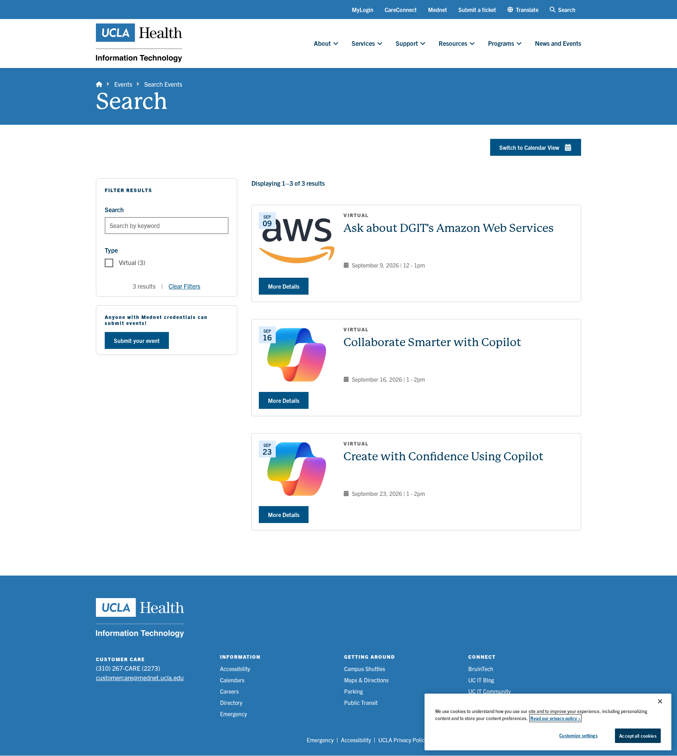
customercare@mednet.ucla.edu (140, 678)
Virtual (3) (132, 262)
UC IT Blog (481, 679)
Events (123, 84)
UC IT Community (489, 691)
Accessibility (235, 668)
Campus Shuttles (364, 668)
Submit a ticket (477, 9)
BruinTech (480, 668)
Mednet (437, 9)
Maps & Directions (366, 679)
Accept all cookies (637, 736)
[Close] (660, 701)
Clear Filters (184, 286)
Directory (231, 702)
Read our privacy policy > (555, 718)
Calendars (232, 679)
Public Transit (361, 702)
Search (114, 209)
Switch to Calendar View (529, 147)
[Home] (99, 84)
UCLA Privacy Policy (402, 739)
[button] (523, 9)
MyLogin (362, 9)
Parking (353, 691)
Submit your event (137, 340)
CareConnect (401, 9)
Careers (229, 691)
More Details (283, 286)
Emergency (233, 713)
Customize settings (578, 735)
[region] (548, 722)
